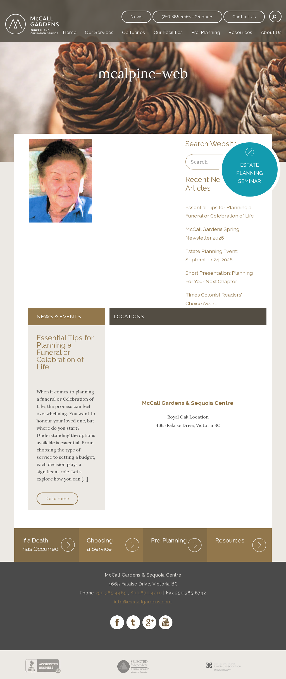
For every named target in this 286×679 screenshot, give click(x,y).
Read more (57, 498)
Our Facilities (168, 32)
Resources (240, 32)
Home (70, 32)
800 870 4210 (146, 593)
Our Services (99, 32)
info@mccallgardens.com (143, 601)
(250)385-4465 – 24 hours (187, 16)
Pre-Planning (205, 32)
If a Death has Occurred (40, 544)
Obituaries (133, 32)
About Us (271, 32)
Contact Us (244, 16)
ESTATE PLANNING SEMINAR (249, 173)
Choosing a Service (100, 544)
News (136, 16)
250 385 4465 (111, 593)
